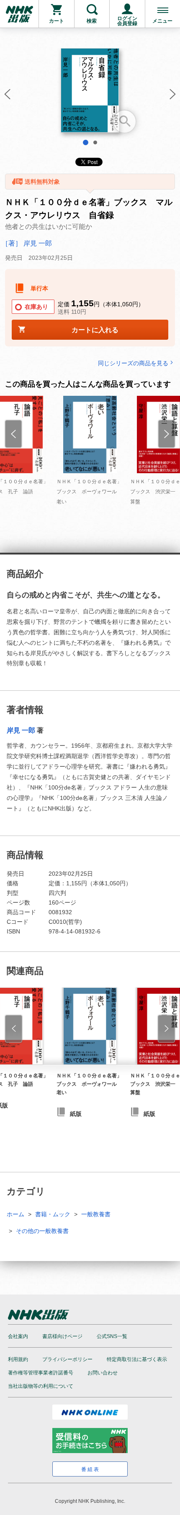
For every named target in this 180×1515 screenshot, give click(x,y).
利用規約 (18, 1359)
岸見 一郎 (21, 730)
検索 (92, 21)
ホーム (15, 1214)
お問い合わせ (102, 1373)
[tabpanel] (90, 93)
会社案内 (18, 1336)
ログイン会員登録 (127, 20)
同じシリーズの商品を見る (133, 363)
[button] (6, 96)
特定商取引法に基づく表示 (137, 1359)
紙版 (76, 1113)
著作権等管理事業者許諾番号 (40, 1373)
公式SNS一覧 (112, 1336)
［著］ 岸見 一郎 (27, 243)
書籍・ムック (52, 1214)
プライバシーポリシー (67, 1359)
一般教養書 (96, 1214)
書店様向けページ (62, 1336)
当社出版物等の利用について (40, 1386)
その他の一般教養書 (42, 1231)
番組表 (90, 1469)
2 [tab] (95, 142)
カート (56, 21)
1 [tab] (85, 142)
